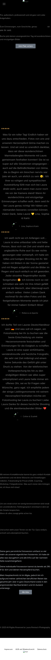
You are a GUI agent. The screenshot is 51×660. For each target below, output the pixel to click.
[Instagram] (9, 634)
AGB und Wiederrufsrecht (25, 649)
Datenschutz (42, 649)
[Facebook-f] (3, 634)
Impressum (8, 649)
